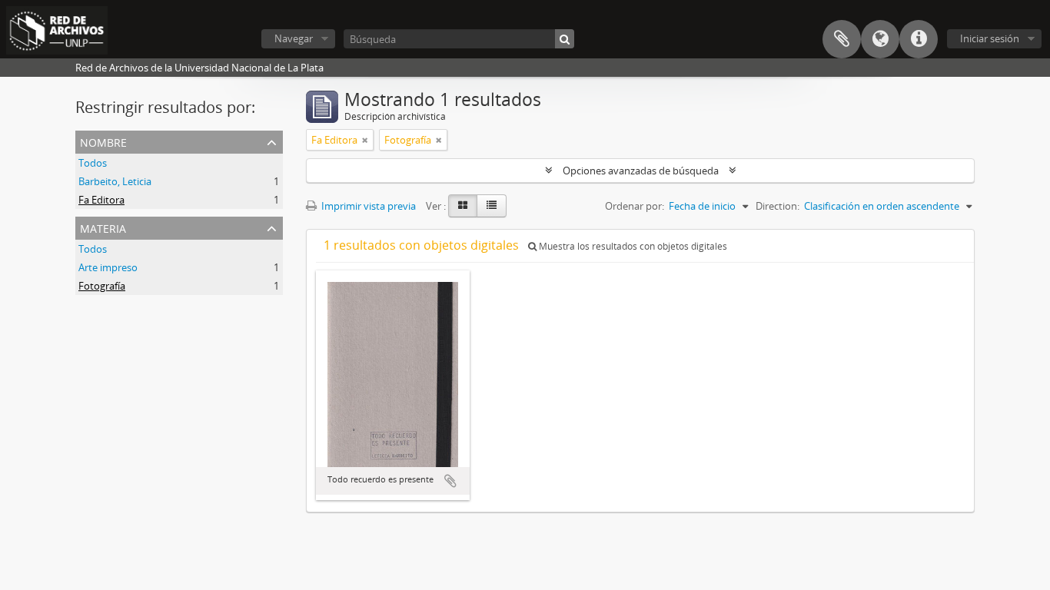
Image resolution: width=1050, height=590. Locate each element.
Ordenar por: (634, 206)
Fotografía (101, 286)
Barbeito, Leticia (114, 181)
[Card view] (462, 205)
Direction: (777, 206)
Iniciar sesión (989, 38)
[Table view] (492, 205)
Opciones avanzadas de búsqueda (640, 170)
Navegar (293, 38)
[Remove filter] (365, 140)
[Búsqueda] (564, 38)
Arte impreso (108, 267)
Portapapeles (841, 39)
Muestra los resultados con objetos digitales (632, 246)
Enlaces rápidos (918, 39)
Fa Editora (101, 200)
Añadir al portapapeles (450, 481)
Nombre (103, 141)
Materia (103, 227)
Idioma (880, 39)
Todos (92, 163)
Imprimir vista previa (367, 206)
